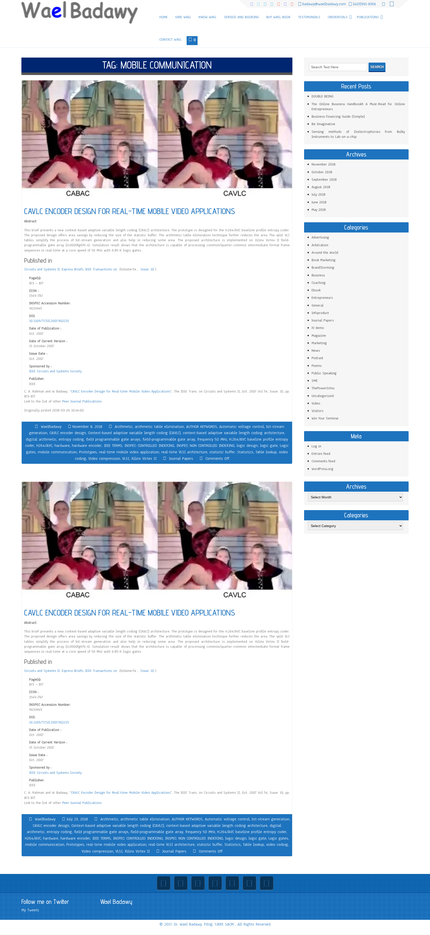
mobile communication (57, 452)
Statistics (245, 452)
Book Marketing (323, 260)
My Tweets (30, 910)
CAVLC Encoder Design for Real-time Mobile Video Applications (120, 391)
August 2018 (321, 187)
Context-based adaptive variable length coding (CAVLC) (134, 433)
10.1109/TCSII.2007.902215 (49, 320)
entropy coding (71, 439)
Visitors (317, 410)
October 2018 (322, 172)
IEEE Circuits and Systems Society (55, 371)
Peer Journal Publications (82, 401)
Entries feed (321, 453)
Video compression (104, 458)
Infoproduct (320, 313)
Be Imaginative (323, 124)
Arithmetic (124, 426)
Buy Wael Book (278, 17)
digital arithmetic (41, 439)
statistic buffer (222, 452)
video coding (277, 844)
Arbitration (320, 245)
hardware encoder (87, 445)
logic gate (269, 445)
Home (163, 17)
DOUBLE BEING (322, 96)
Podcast (317, 358)
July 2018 (318, 194)
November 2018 (323, 164)
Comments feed (323, 461)
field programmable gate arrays (113, 439)
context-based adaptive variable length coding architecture (233, 433)
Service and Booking (241, 17)
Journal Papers (181, 458)
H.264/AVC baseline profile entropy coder (251, 832)
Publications (368, 17)
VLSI (125, 458)
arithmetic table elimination (159, 426)
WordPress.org (322, 469)
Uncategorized (323, 395)
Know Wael (207, 17)
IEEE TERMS (113, 445)
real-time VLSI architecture (184, 452)
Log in (316, 446)
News (316, 350)
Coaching (318, 282)
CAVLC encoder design (68, 433)
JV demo (318, 327)
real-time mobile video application (129, 452)
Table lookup (266, 452)
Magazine (319, 335)
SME (315, 380)
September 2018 (324, 179)
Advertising (320, 237)
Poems (317, 365)
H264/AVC (44, 445)
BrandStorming (323, 267)
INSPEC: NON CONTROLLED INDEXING (205, 445)
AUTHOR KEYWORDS (201, 426)
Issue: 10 (148, 269)
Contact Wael (170, 39)
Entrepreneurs (322, 297)
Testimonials (309, 17)
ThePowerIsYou (323, 388)
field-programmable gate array (169, 439)
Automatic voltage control (241, 426)
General (317, 305)
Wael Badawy (116, 901)
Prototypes (88, 452)
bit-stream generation (270, 819)
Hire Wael (183, 17)
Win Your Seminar (325, 418)
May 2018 (319, 209)
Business (318, 275)
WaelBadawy (51, 426)
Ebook (316, 290)
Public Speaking (324, 373)
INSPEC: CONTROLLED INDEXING (149, 445)
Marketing (319, 343)
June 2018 (319, 202)
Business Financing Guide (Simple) (338, 116)
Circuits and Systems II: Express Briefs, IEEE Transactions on (71, 269)
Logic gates (278, 838)
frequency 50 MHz (212, 439)
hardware (62, 445)
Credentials (338, 17)
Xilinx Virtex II (144, 458)
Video (316, 403)
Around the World (325, 252)
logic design (247, 445)
